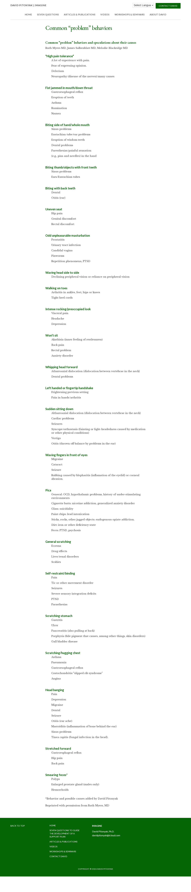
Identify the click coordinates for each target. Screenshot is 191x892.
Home (53, 825)
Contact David (58, 856)
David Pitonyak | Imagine (28, 5)
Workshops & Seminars (63, 851)
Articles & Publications (63, 841)
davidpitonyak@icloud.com (106, 835)
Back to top (17, 825)
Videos (53, 846)
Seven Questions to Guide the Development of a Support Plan (65, 833)
